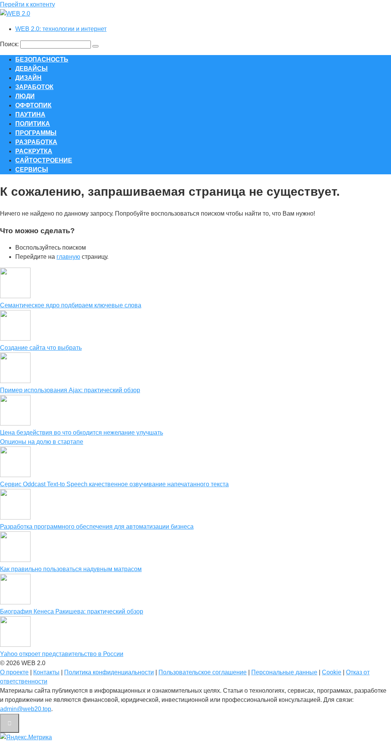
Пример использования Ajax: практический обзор (70, 390)
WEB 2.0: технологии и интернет (61, 29)
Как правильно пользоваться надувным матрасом (71, 569)
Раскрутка (33, 151)
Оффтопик (33, 105)
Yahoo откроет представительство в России (61, 654)
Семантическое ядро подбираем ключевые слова (70, 305)
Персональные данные (284, 672)
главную (68, 256)
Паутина (30, 114)
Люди (25, 96)
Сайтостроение (43, 160)
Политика (32, 123)
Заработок (34, 87)
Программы (36, 133)
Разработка (36, 142)
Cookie (331, 672)
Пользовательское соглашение (202, 672)
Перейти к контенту (27, 4)
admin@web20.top (25, 709)
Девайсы (31, 68)
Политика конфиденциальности (109, 672)
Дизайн (28, 78)
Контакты (46, 672)
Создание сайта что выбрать (41, 347)
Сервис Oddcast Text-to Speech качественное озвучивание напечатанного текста (114, 484)
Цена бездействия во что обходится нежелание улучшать (81, 432)
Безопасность (41, 59)
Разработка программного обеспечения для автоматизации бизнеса (97, 526)
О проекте (14, 672)
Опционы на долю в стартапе (41, 441)
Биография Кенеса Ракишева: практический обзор (71, 611)
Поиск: (10, 44)
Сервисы (31, 169)
